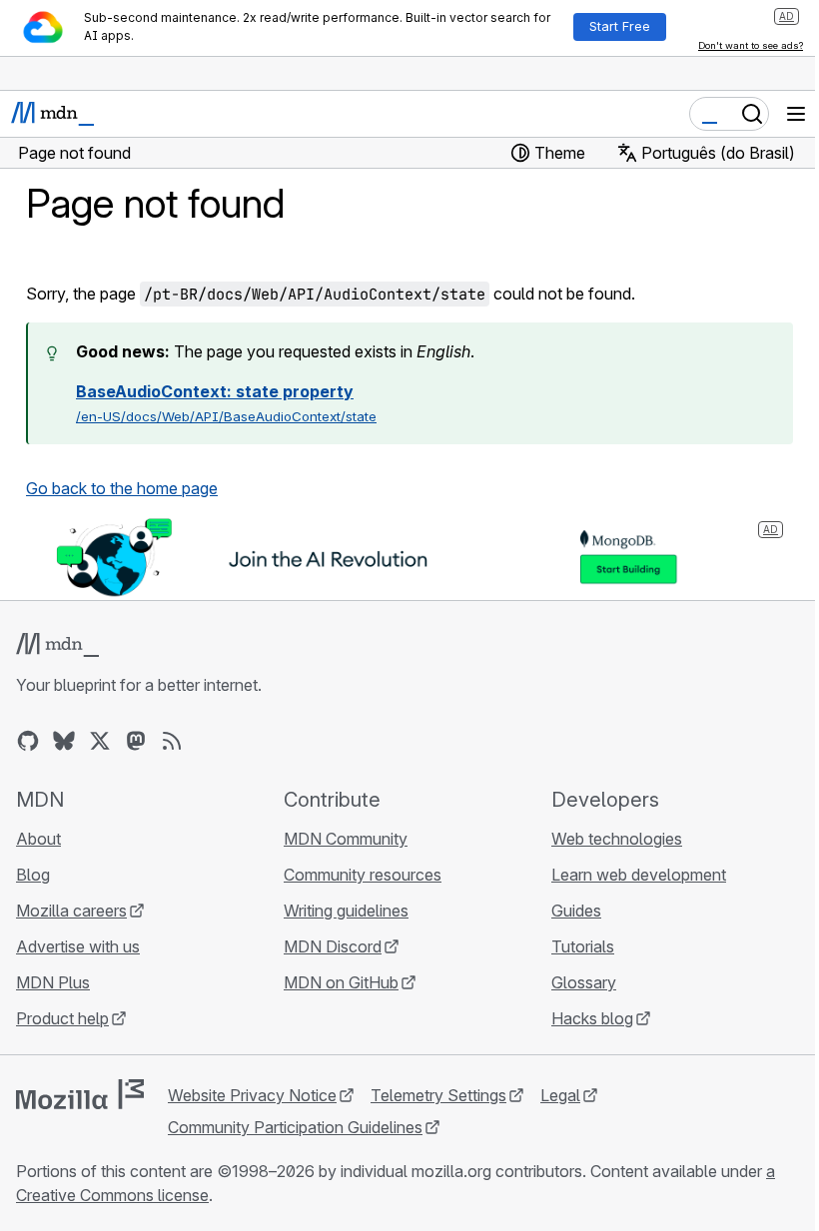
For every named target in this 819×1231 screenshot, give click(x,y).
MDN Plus (53, 982)
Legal (560, 1095)
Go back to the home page (122, 488)
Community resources (362, 875)
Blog (33, 875)
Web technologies (616, 839)
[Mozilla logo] (80, 1094)
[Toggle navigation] (796, 114)
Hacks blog (592, 1018)
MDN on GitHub (341, 982)
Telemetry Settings (438, 1095)
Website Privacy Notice (252, 1095)
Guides (576, 911)
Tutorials (582, 946)
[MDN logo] (57, 645)
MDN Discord (333, 946)
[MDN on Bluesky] (64, 741)
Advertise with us (78, 946)
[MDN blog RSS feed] (172, 741)
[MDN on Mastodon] (136, 741)
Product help (62, 1018)
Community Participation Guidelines (295, 1127)
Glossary (583, 982)
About (38, 839)
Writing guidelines (346, 911)
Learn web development (638, 875)
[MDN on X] (100, 741)
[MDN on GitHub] (28, 741)
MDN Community (346, 839)
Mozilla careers (71, 911)
